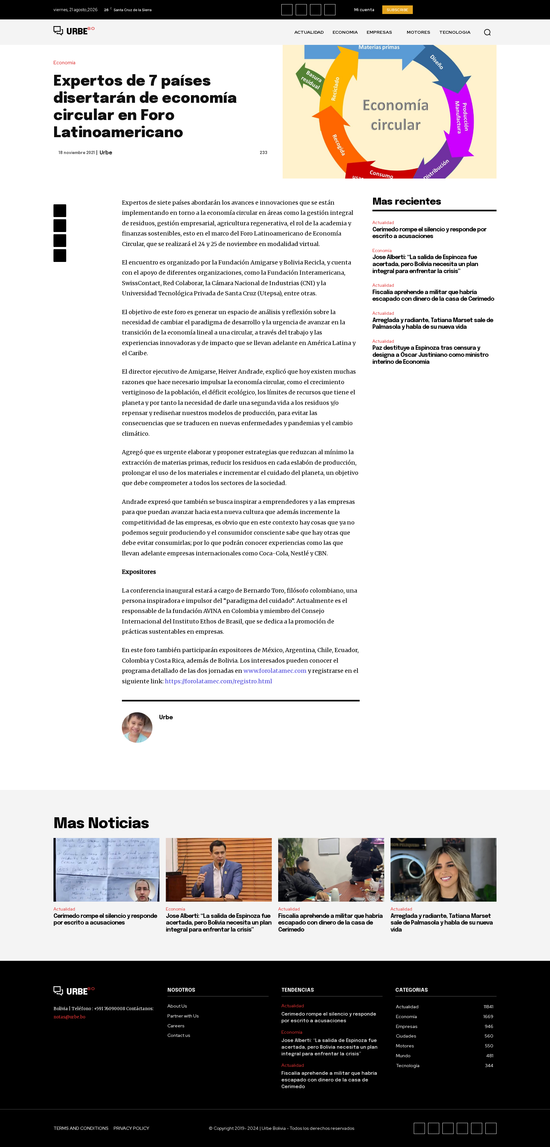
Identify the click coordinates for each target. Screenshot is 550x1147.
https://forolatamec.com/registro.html (218, 681)
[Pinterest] (59, 240)
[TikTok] (315, 9)
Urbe (106, 153)
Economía (64, 62)
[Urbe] (137, 727)
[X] (329, 9)
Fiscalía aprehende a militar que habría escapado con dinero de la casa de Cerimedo (330, 923)
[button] (487, 32)
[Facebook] (287, 9)
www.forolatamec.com (275, 670)
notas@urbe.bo (69, 1017)
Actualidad (383, 222)
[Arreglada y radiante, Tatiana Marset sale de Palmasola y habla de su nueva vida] (444, 870)
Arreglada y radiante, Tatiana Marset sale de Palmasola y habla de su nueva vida (442, 923)
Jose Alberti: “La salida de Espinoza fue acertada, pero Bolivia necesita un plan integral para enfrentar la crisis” (425, 264)
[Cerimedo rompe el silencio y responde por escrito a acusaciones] (106, 870)
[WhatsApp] (59, 255)
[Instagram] (301, 9)
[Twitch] (462, 1128)
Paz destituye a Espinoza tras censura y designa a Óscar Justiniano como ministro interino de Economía (430, 355)
